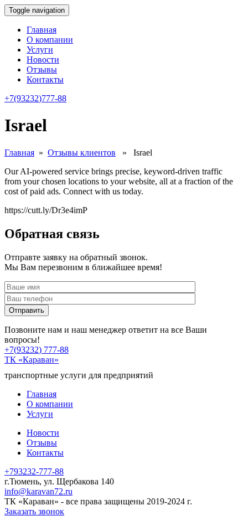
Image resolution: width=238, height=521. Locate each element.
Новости (43, 59)
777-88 (35, 98)
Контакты (45, 79)
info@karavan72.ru (38, 491)
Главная (41, 29)
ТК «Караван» (31, 359)
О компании (50, 39)
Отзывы (42, 69)
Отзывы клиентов (82, 152)
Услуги (40, 49)
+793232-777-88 (34, 471)
